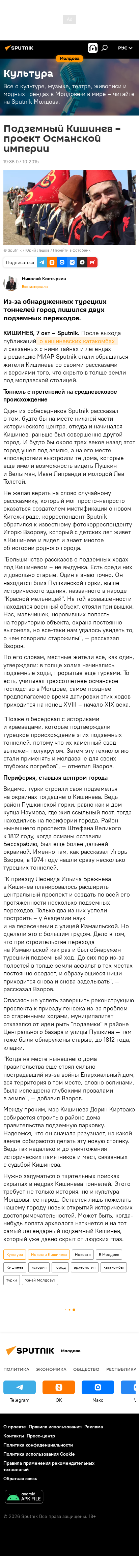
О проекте (14, 1427)
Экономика (51, 1369)
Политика (16, 1369)
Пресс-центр (41, 1436)
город (60, 1267)
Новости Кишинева (49, 1254)
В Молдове (109, 1254)
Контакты (13, 1436)
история (39, 1267)
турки (11, 1280)
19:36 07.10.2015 (21, 162)
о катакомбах (77, 341)
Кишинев (14, 1267)
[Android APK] (24, 1497)
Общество (86, 1369)
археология (84, 1267)
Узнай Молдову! (40, 1280)
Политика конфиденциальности (38, 1445)
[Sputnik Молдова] (20, 50)
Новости (83, 1254)
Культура (14, 1254)
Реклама (93, 1427)
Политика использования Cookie (39, 1454)
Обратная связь (20, 1479)
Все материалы (35, 286)
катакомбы (114, 1267)
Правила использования (55, 1427)
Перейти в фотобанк (71, 250)
